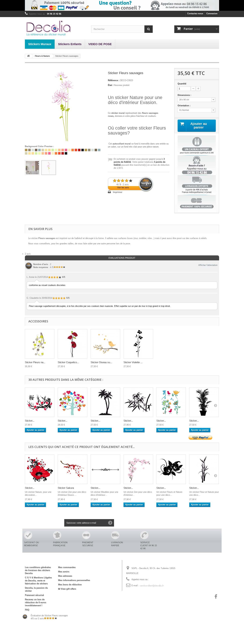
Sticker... (29, 420)
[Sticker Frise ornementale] (105, 469)
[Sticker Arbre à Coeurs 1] (72, 402)
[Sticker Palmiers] (105, 402)
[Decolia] (55, 28)
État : (110, 85)
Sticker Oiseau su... (101, 362)
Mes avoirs (63, 571)
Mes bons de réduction (70, 584)
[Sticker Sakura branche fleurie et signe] (39, 402)
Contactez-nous (195, 13)
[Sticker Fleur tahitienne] (171, 469)
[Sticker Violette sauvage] (138, 344)
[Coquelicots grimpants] (72, 344)
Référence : (113, 80)
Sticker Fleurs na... (35, 362)
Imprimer (117, 192)
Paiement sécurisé (34, 595)
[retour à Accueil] (28, 56)
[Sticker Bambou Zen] (138, 402)
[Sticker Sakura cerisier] (138, 469)
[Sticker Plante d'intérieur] (204, 402)
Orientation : (184, 105)
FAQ (27, 609)
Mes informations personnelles (74, 580)
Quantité (182, 83)
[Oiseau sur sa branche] (105, 344)
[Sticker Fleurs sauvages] (32, 167)
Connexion (211, 13)
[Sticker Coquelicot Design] (39, 469)
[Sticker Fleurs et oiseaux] (171, 402)
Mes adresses (65, 576)
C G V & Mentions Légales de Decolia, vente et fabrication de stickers (38, 580)
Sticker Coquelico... (68, 362)
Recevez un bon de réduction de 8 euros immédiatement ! (35, 602)
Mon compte (67, 562)
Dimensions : (185, 95)
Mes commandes (67, 567)
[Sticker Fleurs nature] (39, 344)
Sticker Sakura (66, 487)
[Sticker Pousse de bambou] (204, 469)
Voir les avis (123, 187)
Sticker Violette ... (132, 362)
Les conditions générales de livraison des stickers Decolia (38, 570)
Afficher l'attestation (207, 265)
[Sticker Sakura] (72, 469)
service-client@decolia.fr (151, 585)
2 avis (28, 254)
